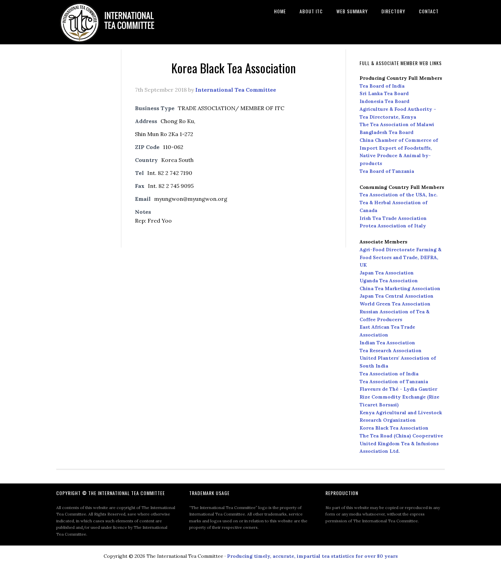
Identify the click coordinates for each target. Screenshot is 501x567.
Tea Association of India (389, 374)
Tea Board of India (382, 86)
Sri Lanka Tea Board (384, 93)
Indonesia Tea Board (384, 101)
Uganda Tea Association (389, 281)
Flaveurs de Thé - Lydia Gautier (398, 389)
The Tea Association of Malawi (397, 124)
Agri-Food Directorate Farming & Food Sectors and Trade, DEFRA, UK (400, 257)
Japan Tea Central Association (397, 296)
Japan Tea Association (387, 273)
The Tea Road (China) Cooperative (401, 436)
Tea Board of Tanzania (387, 171)
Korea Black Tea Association (394, 428)
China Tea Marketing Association (400, 288)
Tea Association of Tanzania (394, 381)
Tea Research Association (391, 350)
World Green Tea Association (395, 304)
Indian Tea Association (387, 343)
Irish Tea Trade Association (393, 218)
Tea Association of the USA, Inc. (399, 195)
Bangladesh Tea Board (386, 132)
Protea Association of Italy (393, 226)
